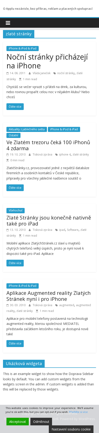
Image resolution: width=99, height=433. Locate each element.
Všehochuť (15, 210)
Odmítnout (41, 421)
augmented (66, 305)
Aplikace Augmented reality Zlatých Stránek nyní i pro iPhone (48, 295)
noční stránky (66, 73)
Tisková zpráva (43, 154)
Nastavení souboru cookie (71, 429)
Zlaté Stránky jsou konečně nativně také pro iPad (48, 220)
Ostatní (13, 135)
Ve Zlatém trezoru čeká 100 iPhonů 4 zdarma (48, 145)
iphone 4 (65, 154)
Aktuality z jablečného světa (27, 129)
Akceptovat (17, 421)
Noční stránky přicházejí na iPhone (47, 61)
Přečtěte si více (78, 412)
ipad (62, 230)
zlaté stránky (81, 154)
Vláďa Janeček (42, 73)
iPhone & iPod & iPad (22, 48)
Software (73, 230)
